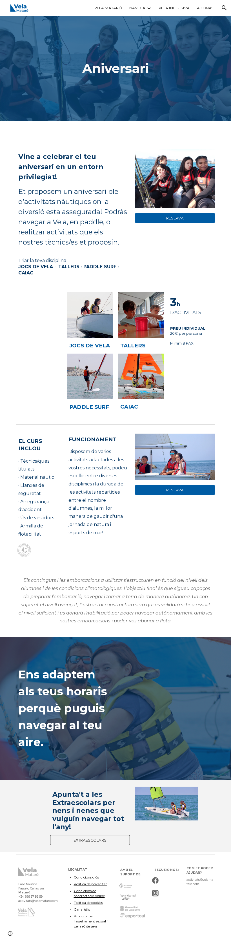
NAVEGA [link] (137, 8)
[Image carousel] (175, 457)
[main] (115, 68)
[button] (224, 8)
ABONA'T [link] (205, 8)
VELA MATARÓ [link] (108, 8)
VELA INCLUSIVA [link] (174, 8)
